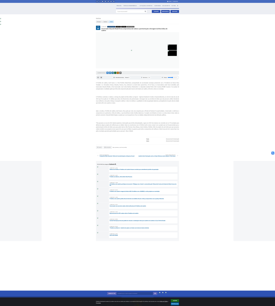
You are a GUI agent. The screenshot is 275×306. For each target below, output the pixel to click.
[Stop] (101, 77)
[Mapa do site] (111, 1)
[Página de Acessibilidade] (114, 1)
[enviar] (155, 293)
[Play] (98, 77)
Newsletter (111, 293)
